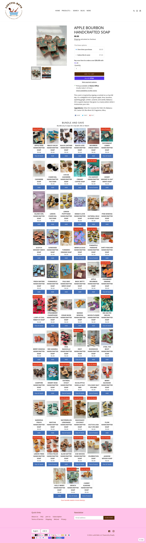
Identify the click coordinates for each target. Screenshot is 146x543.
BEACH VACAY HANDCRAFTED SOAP (52, 147)
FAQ (41, 517)
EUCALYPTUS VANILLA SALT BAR (80, 385)
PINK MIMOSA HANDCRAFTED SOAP (107, 216)
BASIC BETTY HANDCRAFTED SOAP (79, 283)
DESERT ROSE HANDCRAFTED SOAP (52, 385)
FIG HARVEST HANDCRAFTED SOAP (93, 179)
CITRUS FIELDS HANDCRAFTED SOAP (52, 456)
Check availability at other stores (86, 91)
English (35, 531)
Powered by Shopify (108, 535)
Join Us (48, 517)
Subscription (57, 517)
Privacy (63, 519)
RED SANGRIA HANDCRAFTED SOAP (52, 351)
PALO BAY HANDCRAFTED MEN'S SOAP (66, 283)
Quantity (78, 65)
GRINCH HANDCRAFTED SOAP (73, 487)
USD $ (44, 531)
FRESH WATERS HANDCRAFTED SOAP (39, 283)
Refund (56, 519)
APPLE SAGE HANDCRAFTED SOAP (39, 147)
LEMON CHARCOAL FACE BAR (52, 216)
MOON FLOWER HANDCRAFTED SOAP (93, 317)
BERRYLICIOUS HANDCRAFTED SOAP (79, 250)
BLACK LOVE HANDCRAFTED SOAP (79, 147)
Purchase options (81, 45)
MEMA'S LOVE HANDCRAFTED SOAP (79, 216)
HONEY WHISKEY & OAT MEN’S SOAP (107, 179)
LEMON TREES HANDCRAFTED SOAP (39, 456)
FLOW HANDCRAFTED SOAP (107, 424)
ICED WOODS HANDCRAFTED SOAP (79, 456)
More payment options (89, 82)
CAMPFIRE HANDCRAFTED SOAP (39, 385)
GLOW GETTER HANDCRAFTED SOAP (66, 456)
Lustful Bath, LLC (97, 535)
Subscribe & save (84, 55)
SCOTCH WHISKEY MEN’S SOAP (39, 250)
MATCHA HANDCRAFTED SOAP (52, 424)
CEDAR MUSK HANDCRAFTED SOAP (66, 317)
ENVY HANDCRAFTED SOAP (79, 351)
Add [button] (52, 156)
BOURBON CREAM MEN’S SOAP (93, 147)
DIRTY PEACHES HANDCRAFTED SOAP (107, 250)
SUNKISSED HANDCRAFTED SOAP (52, 250)
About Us (35, 517)
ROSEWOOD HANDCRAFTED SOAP (93, 351)
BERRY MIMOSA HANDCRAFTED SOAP (39, 351)
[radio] (76, 49)
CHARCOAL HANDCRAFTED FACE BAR (52, 179)
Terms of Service (37, 519)
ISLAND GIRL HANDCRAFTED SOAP (39, 216)
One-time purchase (84, 49)
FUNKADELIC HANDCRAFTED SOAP (52, 283)
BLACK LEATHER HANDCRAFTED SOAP (66, 147)
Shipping (77, 39)
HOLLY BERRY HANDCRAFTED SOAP (59, 487)
